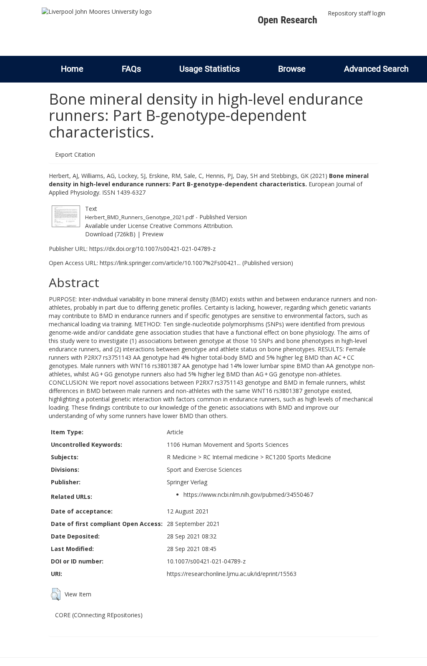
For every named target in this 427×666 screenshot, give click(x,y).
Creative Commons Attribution (191, 226)
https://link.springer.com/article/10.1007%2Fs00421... (170, 263)
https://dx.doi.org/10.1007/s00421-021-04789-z (152, 249)
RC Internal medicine (231, 457)
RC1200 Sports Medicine (298, 457)
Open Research (287, 20)
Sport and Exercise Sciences (204, 469)
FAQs (131, 69)
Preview (152, 234)
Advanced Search (376, 69)
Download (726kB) (110, 234)
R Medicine (181, 457)
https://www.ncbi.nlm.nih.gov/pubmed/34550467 (248, 494)
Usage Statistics (209, 69)
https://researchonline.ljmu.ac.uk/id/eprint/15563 (231, 574)
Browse (292, 69)
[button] (55, 594)
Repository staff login (356, 13)
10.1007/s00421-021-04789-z (206, 561)
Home (72, 69)
